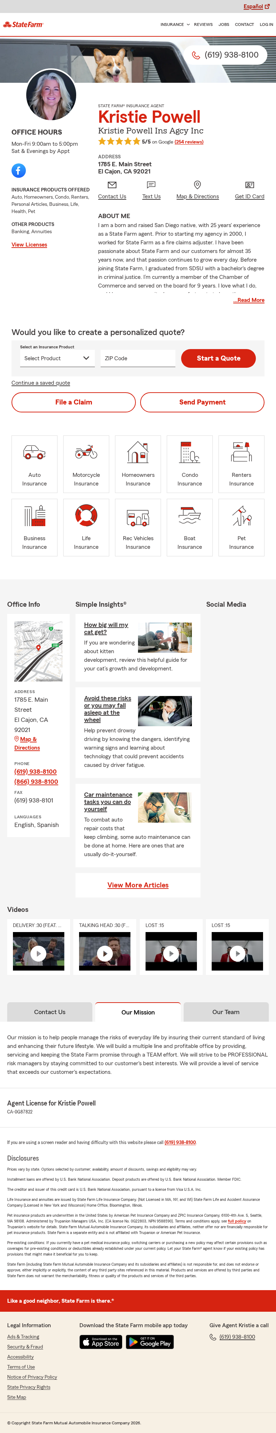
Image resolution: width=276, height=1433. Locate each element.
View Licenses (29, 245)
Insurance (172, 24)
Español (253, 6)
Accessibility (20, 1357)
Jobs (223, 24)
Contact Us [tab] (49, 1012)
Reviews (203, 24)
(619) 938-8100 (35, 771)
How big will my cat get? (106, 628)
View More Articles (138, 885)
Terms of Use (21, 1367)
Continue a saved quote (41, 383)
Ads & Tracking (23, 1336)
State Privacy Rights (28, 1387)
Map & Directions (27, 743)
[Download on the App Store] (101, 1342)
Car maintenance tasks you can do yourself (108, 801)
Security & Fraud (25, 1347)
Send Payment (202, 402)
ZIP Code (116, 358)
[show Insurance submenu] (187, 25)
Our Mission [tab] (138, 1012)
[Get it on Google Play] (150, 1342)
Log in (266, 24)
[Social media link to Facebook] (19, 170)
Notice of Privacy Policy (32, 1377)
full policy (237, 1221)
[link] (23, 24)
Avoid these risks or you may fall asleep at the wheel (107, 709)
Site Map (16, 1397)
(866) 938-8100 (36, 781)
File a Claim (73, 402)
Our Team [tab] (226, 1012)
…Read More (248, 300)
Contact (244, 24)
